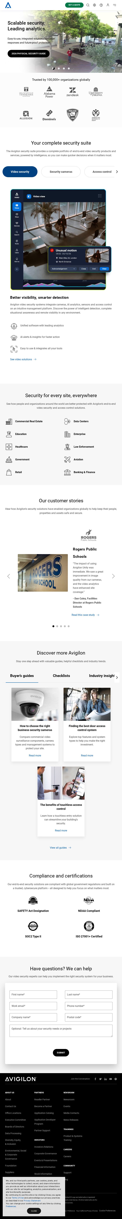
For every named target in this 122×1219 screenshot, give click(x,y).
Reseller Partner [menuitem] (42, 1099)
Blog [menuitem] (66, 1179)
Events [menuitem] (67, 1106)
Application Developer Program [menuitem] (45, 1121)
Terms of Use (18, 1198)
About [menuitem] (8, 1099)
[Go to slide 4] (68, 68)
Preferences (11, 1206)
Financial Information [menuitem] (44, 1167)
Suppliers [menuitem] (9, 1172)
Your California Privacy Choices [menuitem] (87, 1211)
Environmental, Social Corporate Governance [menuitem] (15, 1154)
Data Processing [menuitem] (13, 1133)
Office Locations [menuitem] (13, 1113)
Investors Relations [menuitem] (43, 1147)
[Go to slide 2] (58, 68)
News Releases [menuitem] (71, 1120)
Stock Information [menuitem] (43, 1174)
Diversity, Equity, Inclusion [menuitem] (13, 1142)
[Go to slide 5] (68, 626)
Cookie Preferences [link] (107, 1211)
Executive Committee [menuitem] (15, 1120)
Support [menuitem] (67, 1172)
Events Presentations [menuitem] (45, 1160)
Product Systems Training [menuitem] (73, 1138)
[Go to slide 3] (63, 68)
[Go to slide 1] (53, 68)
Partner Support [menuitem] (42, 1130)
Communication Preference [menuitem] (65, 1211)
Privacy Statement (32, 1201)
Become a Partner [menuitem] (43, 1106)
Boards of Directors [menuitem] (14, 1126)
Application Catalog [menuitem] (44, 1113)
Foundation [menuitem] (11, 1165)
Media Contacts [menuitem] (71, 1113)
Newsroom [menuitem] (69, 1099)
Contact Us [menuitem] (10, 1106)
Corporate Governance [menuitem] (45, 1153)
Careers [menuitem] (67, 1156)
